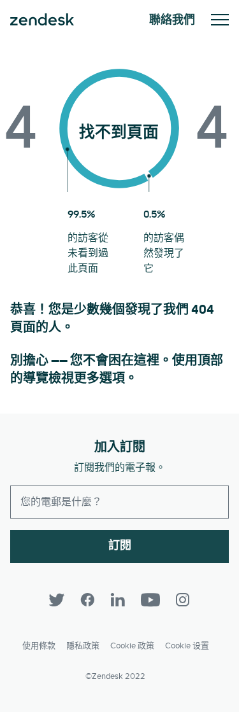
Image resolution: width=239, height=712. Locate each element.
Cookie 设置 (187, 646)
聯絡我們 (172, 20)
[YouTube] (150, 600)
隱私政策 (82, 646)
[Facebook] (87, 600)
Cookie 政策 (132, 646)
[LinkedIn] (118, 600)
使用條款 (38, 646)
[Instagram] (183, 600)
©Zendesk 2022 (115, 676)
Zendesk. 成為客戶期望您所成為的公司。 (42, 19)
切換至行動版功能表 (220, 19)
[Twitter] (56, 600)
